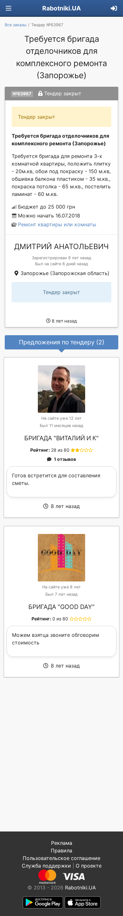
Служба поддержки (46, 866)
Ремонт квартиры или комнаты (57, 224)
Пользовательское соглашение (61, 858)
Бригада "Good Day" (61, 607)
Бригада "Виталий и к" (61, 438)
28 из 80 (60, 450)
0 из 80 (60, 618)
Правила (61, 850)
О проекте (89, 866)
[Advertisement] (61, 754)
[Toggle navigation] (8, 8)
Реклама (61, 843)
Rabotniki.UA (61, 8)
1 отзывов (65, 459)
